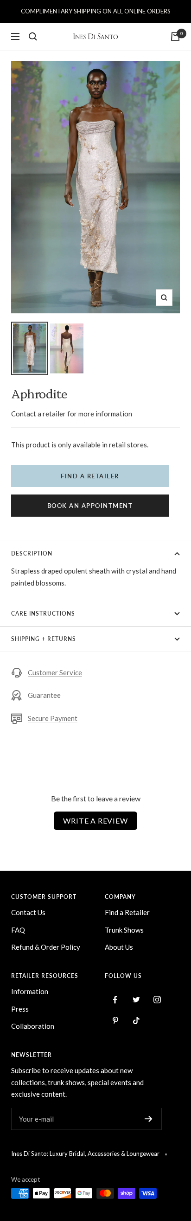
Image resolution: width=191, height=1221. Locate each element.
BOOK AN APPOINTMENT (90, 505)
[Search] (33, 36)
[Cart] (175, 36)
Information (29, 991)
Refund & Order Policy (45, 947)
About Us (119, 947)
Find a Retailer (127, 912)
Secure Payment (52, 718)
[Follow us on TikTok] (136, 1020)
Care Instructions (43, 613)
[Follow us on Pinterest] (115, 1020)
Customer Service (55, 672)
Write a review (95, 820)
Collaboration (32, 1026)
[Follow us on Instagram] (156, 999)
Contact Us (28, 912)
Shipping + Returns (43, 638)
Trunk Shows (124, 930)
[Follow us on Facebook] (115, 999)
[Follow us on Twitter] (136, 999)
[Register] (149, 1119)
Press (20, 1009)
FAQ (18, 930)
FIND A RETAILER (90, 476)
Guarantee (44, 695)
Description (31, 553)
